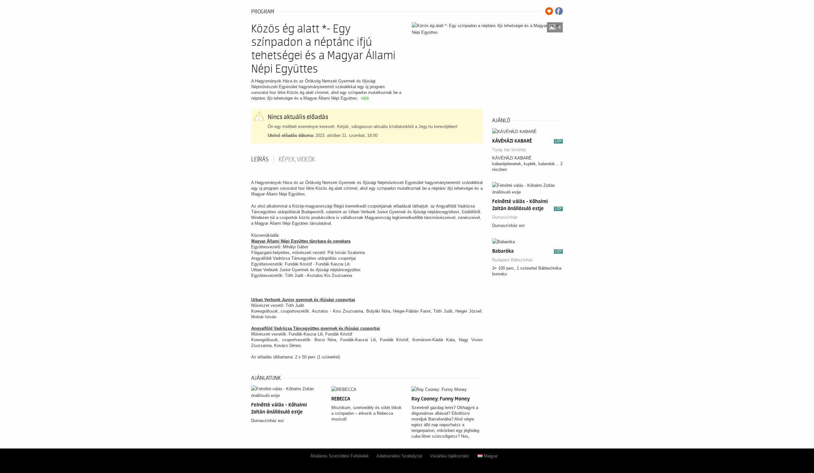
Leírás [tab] (260, 159)
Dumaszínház (505, 217)
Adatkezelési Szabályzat (399, 456)
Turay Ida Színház (509, 149)
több (365, 98)
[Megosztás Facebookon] (559, 11)
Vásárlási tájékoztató (449, 456)
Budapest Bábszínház (512, 260)
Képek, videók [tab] (297, 159)
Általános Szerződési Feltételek (339, 456)
